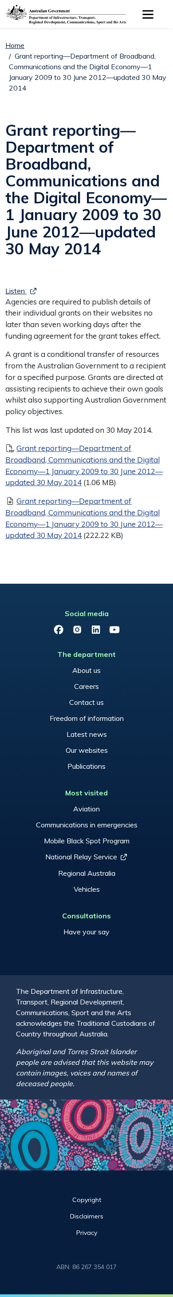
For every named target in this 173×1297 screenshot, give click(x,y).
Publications (86, 766)
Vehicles (87, 889)
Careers (86, 686)
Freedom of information (87, 718)
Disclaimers (86, 1216)
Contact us (86, 702)
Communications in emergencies (87, 824)
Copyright (86, 1200)
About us (86, 670)
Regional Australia (86, 873)
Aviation (86, 808)
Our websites (87, 750)
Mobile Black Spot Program (87, 840)
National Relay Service (81, 856)
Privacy (86, 1233)
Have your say (86, 931)
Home (14, 45)
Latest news (87, 734)
